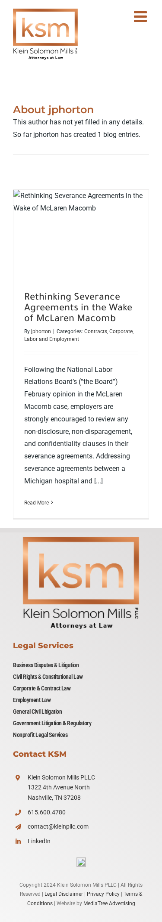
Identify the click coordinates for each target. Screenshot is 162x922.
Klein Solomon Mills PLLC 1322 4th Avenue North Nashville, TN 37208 (61, 787)
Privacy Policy (103, 894)
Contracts (95, 331)
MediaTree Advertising (109, 903)
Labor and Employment (51, 339)
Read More (36, 503)
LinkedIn (39, 841)
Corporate (121, 331)
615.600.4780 (47, 812)
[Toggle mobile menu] (141, 16)
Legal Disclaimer (63, 894)
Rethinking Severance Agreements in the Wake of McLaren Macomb (81, 235)
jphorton (41, 331)
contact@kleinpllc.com (58, 826)
